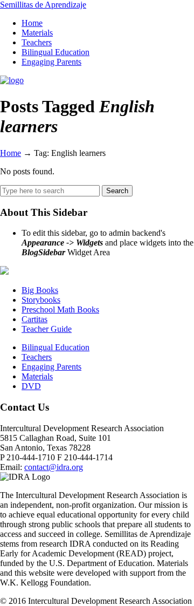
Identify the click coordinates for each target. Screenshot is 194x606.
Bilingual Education (55, 347)
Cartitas (34, 319)
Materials (37, 376)
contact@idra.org (53, 467)
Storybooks (41, 299)
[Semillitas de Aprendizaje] (12, 80)
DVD (31, 386)
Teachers (37, 357)
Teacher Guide (47, 328)
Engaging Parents (51, 366)
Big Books (40, 290)
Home (10, 153)
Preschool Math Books (60, 309)
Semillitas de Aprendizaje (43, 4)
